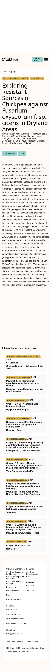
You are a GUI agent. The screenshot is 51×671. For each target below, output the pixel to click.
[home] (10, 60)
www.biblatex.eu (13, 614)
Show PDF (9, 153)
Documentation (12, 590)
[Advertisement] (25, 26)
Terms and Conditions (15, 642)
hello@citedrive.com (14, 634)
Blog (8, 595)
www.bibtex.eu (12, 609)
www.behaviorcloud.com (16, 623)
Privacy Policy (33, 642)
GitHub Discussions (14, 600)
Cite (22, 153)
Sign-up (36, 59)
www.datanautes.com (15, 619)
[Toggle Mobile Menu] (46, 59)
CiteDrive (30, 586)
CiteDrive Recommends (32, 573)
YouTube (30, 590)
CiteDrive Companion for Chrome (15, 573)
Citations (29, 577)
